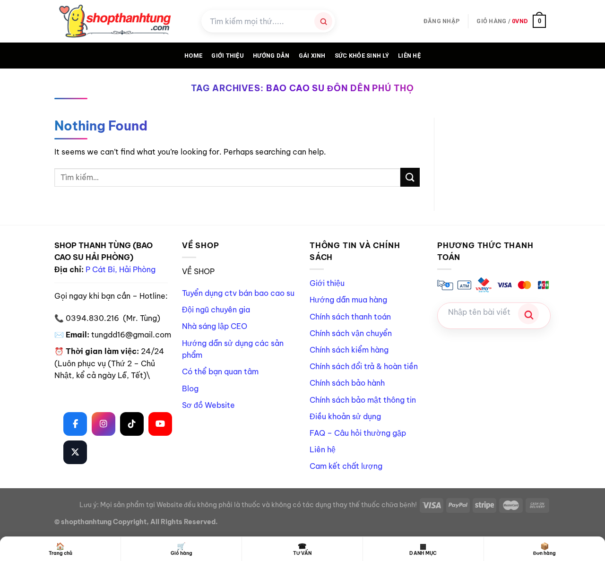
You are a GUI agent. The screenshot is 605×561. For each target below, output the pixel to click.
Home (193, 55)
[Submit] (409, 177)
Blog (190, 388)
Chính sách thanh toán (350, 316)
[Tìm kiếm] (323, 21)
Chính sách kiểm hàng (349, 349)
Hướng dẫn (271, 55)
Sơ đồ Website (208, 405)
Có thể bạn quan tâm (220, 371)
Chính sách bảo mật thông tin (363, 400)
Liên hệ (409, 55)
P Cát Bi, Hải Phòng (121, 269)
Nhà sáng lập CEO (214, 326)
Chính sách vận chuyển (351, 333)
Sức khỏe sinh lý (362, 55)
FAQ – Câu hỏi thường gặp (358, 433)
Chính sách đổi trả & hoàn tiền (364, 366)
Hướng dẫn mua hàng (348, 299)
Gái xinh (312, 55)
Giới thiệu (327, 283)
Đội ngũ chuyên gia (216, 309)
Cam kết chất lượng (346, 466)
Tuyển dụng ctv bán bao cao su (238, 293)
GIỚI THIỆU (227, 55)
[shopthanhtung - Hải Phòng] (120, 21)
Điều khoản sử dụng (345, 416)
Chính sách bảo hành (347, 383)
